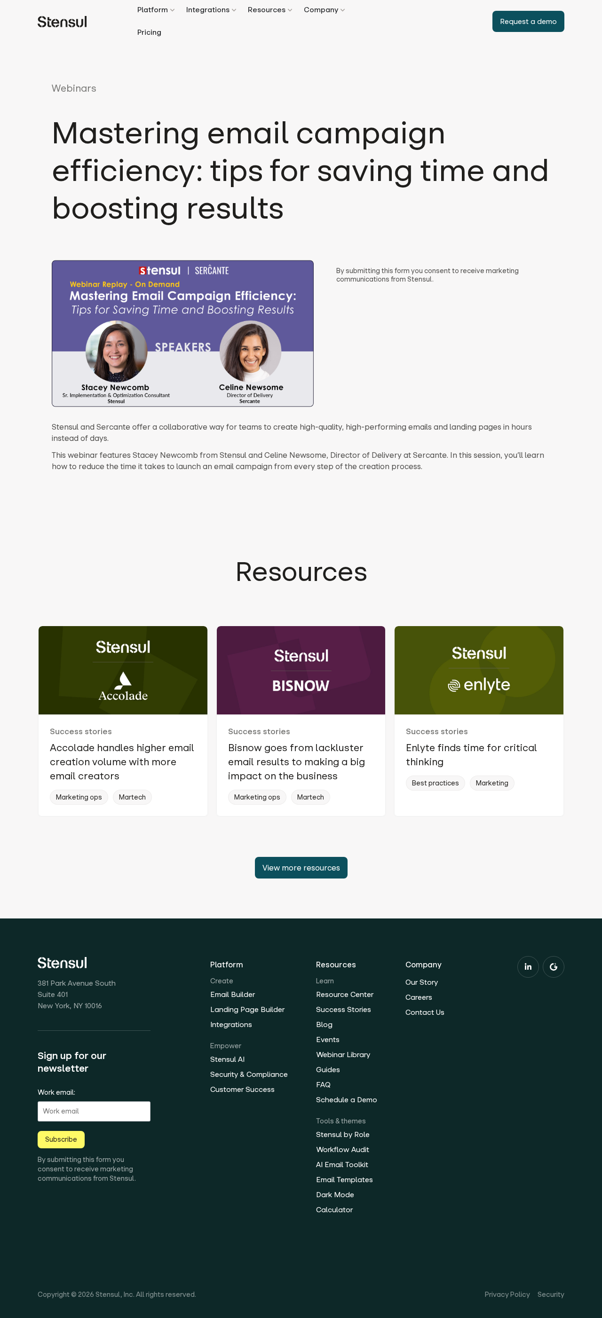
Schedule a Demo (346, 1099)
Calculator (334, 1209)
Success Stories (343, 1009)
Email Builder (232, 994)
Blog (324, 1024)
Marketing (492, 783)
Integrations (231, 1024)
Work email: (56, 1092)
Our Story (421, 982)
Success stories (81, 731)
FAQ (323, 1084)
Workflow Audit (342, 1149)
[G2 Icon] (553, 967)
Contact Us (424, 1012)
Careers (418, 997)
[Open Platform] (172, 10)
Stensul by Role (343, 1134)
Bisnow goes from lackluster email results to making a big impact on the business (296, 762)
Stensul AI (227, 1059)
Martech (132, 797)
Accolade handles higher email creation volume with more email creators (122, 762)
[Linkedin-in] (528, 967)
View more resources (301, 867)
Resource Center (344, 994)
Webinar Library (343, 1054)
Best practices (435, 783)
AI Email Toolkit (342, 1164)
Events (328, 1039)
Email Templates (344, 1179)
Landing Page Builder (247, 1009)
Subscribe (61, 1139)
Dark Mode (335, 1194)
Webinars (74, 88)
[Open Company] (343, 10)
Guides (328, 1069)
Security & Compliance (249, 1074)
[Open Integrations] (234, 10)
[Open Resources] (290, 10)
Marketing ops (79, 797)
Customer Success (242, 1089)
